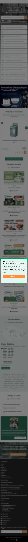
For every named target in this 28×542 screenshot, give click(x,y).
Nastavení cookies (14, 279)
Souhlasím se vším (14, 276)
